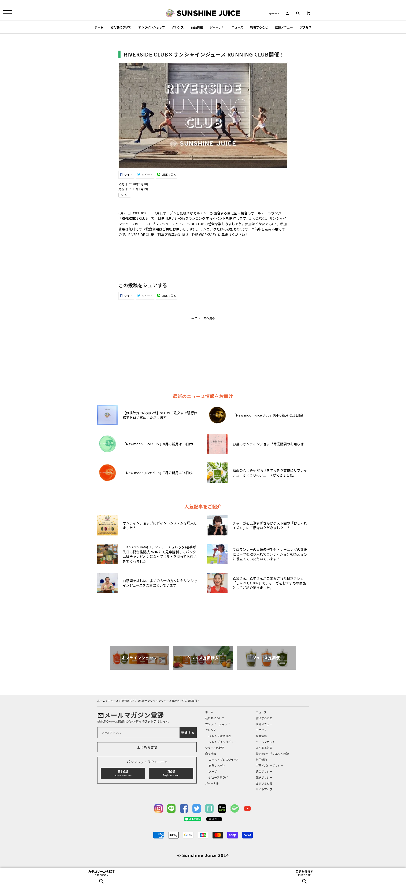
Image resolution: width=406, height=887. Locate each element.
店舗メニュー (284, 27)
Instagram (158, 808)
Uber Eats (222, 808)
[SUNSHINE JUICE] (208, 13)
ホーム (99, 27)
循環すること (259, 27)
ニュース (237, 27)
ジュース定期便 (214, 747)
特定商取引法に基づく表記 (272, 753)
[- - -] (7, 13)
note (209, 808)
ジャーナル (217, 27)
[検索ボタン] (298, 13)
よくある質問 (147, 747)
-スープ (212, 771)
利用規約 (261, 759)
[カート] (309, 13)
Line (171, 808)
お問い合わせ (264, 783)
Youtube (247, 808)
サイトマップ (264, 789)
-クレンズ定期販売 (219, 735)
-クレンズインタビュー (222, 741)
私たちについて (120, 27)
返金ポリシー (264, 771)
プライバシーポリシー (269, 765)
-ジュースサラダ (218, 777)
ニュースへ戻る (204, 318)
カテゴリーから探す (101, 873)
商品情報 (197, 27)
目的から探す (304, 873)
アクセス (305, 27)
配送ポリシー (264, 777)
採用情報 (261, 735)
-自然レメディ (216, 765)
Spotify (234, 808)
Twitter (196, 808)
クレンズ (178, 27)
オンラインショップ (151, 27)
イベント (125, 195)
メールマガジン (265, 741)
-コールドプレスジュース (223, 759)
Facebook (184, 808)
